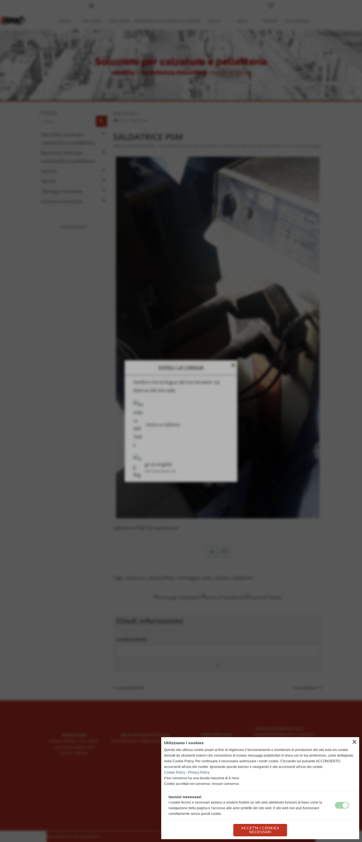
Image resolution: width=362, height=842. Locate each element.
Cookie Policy (174, 772)
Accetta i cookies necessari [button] (260, 830)
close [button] (354, 742)
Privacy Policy (199, 772)
